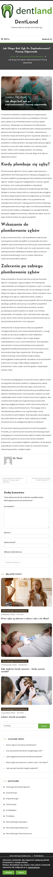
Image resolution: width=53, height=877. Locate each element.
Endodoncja (11, 792)
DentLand (26, 22)
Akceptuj (8, 872)
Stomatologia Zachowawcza (19, 94)
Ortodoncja (11, 804)
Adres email (10, 542)
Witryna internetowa (13, 552)
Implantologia (12, 798)
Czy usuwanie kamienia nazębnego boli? (24, 750)
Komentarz (9, 506)
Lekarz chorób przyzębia (13, 717)
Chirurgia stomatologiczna (18, 787)
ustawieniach (34, 867)
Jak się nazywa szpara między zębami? (40, 479)
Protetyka (10, 816)
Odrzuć (21, 872)
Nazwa (7, 532)
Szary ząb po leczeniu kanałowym (21, 745)
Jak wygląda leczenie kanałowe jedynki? (24, 756)
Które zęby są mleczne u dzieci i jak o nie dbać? (25, 619)
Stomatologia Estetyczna (17, 827)
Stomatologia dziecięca (16, 822)
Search (45, 39)
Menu (7, 39)
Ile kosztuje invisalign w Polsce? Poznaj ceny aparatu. (13, 480)
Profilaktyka (11, 810)
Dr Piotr (23, 97)
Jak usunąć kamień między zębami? (22, 768)
